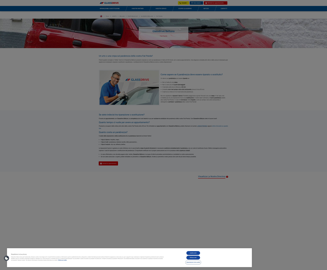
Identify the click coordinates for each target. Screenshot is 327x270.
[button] (6, 258)
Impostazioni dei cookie (193, 262)
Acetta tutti (193, 253)
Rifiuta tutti (193, 257)
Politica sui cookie (62, 260)
